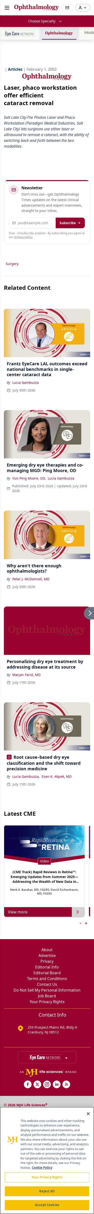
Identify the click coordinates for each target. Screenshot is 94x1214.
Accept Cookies (47, 1205)
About (47, 949)
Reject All (46, 1191)
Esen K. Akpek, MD (57, 776)
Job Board (47, 996)
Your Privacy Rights (47, 1001)
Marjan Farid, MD (26, 674)
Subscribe (68, 223)
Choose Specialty (41, 21)
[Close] (88, 1113)
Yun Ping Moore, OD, (29, 478)
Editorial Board (47, 972)
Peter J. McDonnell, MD (30, 579)
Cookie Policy (42, 1167)
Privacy (47, 961)
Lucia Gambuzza (25, 382)
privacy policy (23, 237)
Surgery (12, 263)
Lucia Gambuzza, (26, 776)
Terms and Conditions (47, 978)
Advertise (47, 955)
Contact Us (47, 984)
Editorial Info (47, 967)
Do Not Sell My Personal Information (47, 990)
